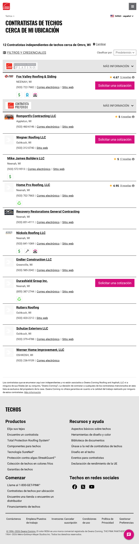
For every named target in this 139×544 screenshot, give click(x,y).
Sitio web (67, 87)
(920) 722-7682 (25, 87)
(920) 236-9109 (25, 360)
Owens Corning (6, 6)
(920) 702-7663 (25, 195)
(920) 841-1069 (25, 243)
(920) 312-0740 (25, 147)
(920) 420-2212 (25, 318)
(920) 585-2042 (25, 270)
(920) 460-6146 (25, 126)
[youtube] (91, 487)
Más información (116, 66)
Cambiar (101, 44)
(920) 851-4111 (25, 222)
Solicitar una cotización (114, 85)
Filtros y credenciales (26, 52)
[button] (133, 77)
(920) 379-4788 (25, 339)
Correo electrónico (48, 87)
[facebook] (74, 487)
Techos (8, 16)
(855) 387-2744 (25, 291)
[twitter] (83, 487)
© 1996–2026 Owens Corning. (21, 531)
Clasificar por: (104, 52)
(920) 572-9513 (16, 169)
